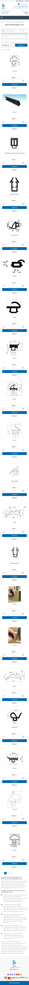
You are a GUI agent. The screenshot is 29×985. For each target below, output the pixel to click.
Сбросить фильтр (5, 45)
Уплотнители (9, 22)
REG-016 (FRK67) (14, 481)
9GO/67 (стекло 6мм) (14, 194)
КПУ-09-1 (14, 399)
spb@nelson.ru (24, 4)
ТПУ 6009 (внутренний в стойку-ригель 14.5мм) (14, 153)
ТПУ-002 (14, 358)
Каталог (3, 22)
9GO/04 (14, 686)
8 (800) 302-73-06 (15, 967)
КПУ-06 (14, 440)
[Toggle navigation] (1, 18)
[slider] (1, 33)
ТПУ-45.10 (14, 604)
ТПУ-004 (14, 645)
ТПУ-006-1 (14, 850)
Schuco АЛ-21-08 (14, 235)
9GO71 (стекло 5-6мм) (14, 563)
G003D (14, 522)
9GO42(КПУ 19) (15, 727)
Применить (21, 45)
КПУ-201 (14, 276)
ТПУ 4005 (15, 112)
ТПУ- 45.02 (14, 71)
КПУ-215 (14, 317)
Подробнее (14, 87)
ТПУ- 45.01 (14, 768)
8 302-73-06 (22, 6)
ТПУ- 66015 (14, 809)
